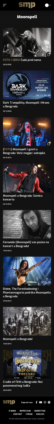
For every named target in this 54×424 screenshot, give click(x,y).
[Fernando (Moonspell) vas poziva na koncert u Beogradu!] (27, 224)
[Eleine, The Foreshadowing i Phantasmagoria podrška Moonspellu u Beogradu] (27, 271)
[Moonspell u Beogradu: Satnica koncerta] (27, 178)
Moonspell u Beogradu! (18, 339)
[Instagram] (45, 402)
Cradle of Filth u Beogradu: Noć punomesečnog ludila (23, 383)
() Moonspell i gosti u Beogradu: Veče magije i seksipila (24, 151)
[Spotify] (49, 402)
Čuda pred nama (22, 60)
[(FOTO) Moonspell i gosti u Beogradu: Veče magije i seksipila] (27, 131)
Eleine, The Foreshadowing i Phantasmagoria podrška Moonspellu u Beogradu (27, 292)
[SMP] (27, 5)
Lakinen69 (40, 419)
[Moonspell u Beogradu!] (27, 321)
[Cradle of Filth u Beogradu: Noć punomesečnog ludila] (27, 364)
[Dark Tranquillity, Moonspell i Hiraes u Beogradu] (27, 85)
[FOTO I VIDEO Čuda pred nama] (27, 42)
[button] (5, 5)
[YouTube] (40, 402)
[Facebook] (36, 402)
